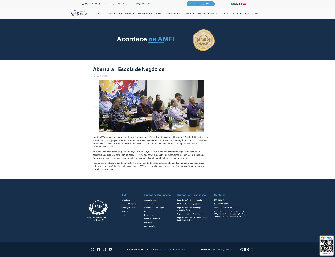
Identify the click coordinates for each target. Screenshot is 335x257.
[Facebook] (98, 249)
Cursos (109, 13)
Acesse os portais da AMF (199, 4)
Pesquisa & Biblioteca (206, 13)
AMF (98, 13)
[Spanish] (244, 4)
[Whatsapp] (92, 249)
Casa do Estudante (173, 13)
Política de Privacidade (163, 249)
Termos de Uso (180, 249)
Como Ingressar (125, 13)
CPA (247, 13)
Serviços (235, 13)
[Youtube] (110, 249)
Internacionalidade (145, 13)
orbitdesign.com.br (223, 249)
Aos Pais (159, 13)
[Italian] (241, 4)
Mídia (223, 13)
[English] (237, 4)
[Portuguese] (233, 4)
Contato (255, 13)
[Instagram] (104, 249)
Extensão (187, 13)
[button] (95, 106)
